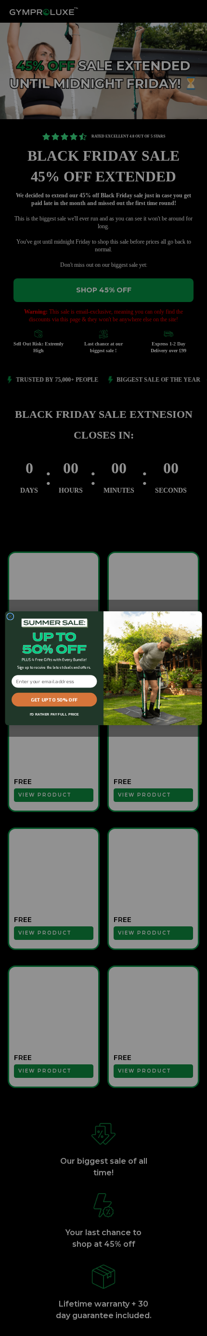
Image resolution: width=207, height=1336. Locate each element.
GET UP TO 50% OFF (54, 699)
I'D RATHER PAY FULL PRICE (54, 714)
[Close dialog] (10, 616)
